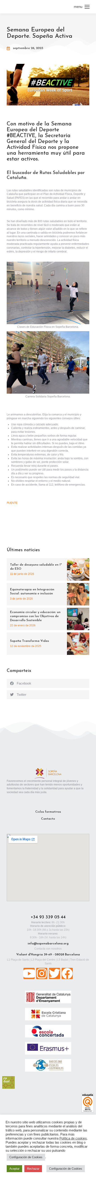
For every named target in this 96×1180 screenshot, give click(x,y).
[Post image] (78, 569)
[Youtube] (29, 973)
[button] (48, 683)
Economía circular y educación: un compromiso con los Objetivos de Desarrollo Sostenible (35, 616)
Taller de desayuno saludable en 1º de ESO (36, 567)
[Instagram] (41, 973)
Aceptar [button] (14, 1168)
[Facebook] (67, 973)
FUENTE (12, 502)
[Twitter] (54, 973)
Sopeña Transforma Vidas (29, 641)
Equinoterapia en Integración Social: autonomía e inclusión (32, 591)
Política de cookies (73, 1138)
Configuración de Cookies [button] (25, 1157)
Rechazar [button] (33, 1168)
